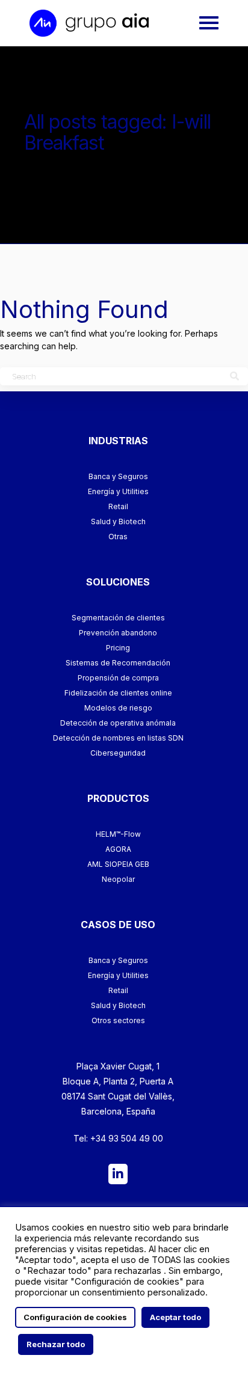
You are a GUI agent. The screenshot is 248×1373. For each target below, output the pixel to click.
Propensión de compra (118, 677)
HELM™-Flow (118, 834)
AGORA (118, 849)
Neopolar (118, 879)
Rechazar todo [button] (55, 1344)
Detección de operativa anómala (118, 722)
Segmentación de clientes (118, 617)
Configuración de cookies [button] (75, 1317)
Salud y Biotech (118, 521)
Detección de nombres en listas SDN (118, 737)
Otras (118, 536)
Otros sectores (118, 1020)
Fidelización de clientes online (118, 692)
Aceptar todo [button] (175, 1317)
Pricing (118, 647)
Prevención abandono (118, 632)
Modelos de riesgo (118, 707)
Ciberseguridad (118, 752)
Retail (118, 506)
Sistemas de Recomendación (118, 662)
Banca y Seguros (118, 476)
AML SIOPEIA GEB (118, 864)
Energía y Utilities (118, 491)
